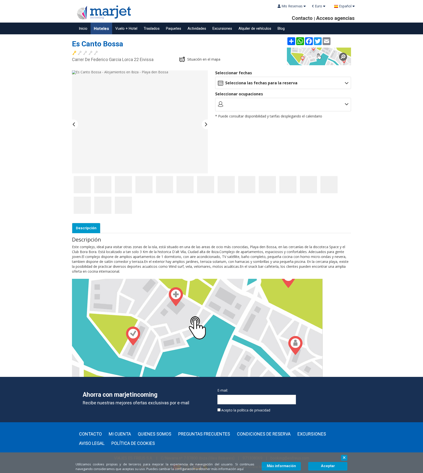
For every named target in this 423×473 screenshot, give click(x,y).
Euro (317, 6)
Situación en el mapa (203, 59)
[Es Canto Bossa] (319, 56)
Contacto (90, 434)
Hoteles (101, 28)
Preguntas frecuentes (204, 434)
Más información (281, 466)
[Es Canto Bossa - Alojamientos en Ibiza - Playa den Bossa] (140, 121)
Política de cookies (133, 443)
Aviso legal (92, 443)
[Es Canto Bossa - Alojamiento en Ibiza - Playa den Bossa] (82, 184)
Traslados (152, 28)
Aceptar (328, 466)
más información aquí (227, 469)
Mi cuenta (120, 434)
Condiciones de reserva (264, 434)
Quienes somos (154, 434)
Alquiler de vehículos (254, 28)
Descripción (86, 228)
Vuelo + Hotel (126, 28)
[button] (75, 124)
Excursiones (222, 28)
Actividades (197, 28)
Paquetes (173, 28)
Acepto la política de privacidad (245, 410)
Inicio (83, 28)
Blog (281, 28)
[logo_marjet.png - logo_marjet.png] (102, 11)
